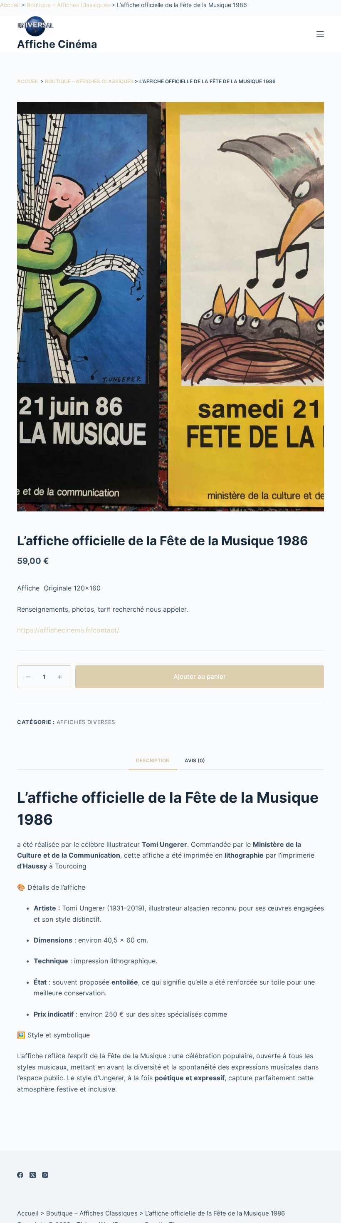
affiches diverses (86, 722)
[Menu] (320, 34)
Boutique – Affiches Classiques (68, 4)
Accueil (10, 4)
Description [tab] (153, 760)
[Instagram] (45, 1175)
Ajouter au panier (199, 676)
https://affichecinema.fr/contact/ (68, 630)
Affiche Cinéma (57, 44)
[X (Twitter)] (33, 1175)
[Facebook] (20, 1175)
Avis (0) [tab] (195, 760)
